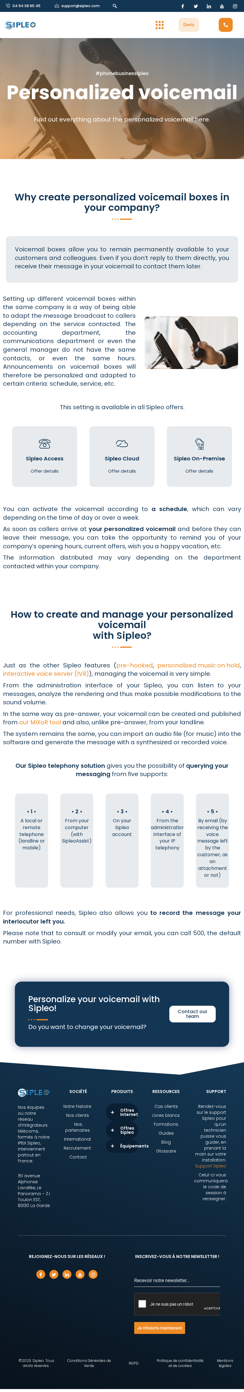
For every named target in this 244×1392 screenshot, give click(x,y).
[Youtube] (222, 5)
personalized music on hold (198, 665)
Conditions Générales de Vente (89, 1363)
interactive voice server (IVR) (46, 673)
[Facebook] (182, 5)
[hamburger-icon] (159, 25)
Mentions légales (225, 1363)
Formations (166, 1124)
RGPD (134, 1363)
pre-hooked (134, 665)
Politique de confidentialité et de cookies (180, 1363)
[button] (116, 6)
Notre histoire (78, 1106)
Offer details (45, 471)
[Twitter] (195, 5)
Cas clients (166, 1106)
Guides (166, 1133)
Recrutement (78, 1148)
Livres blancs (166, 1115)
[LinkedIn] (208, 5)
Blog (166, 1142)
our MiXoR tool (40, 722)
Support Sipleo (210, 1166)
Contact (78, 1157)
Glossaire (166, 1151)
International (78, 1139)
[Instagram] (235, 5)
